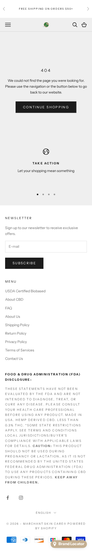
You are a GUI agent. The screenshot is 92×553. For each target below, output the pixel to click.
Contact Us (14, 358)
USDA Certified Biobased (25, 291)
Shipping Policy (17, 325)
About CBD (14, 299)
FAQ (8, 308)
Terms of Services (19, 350)
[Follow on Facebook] (7, 497)
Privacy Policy (16, 341)
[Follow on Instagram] (21, 497)
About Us (12, 316)
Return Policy (15, 333)
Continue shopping (46, 107)
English (43, 513)
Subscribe (24, 263)
